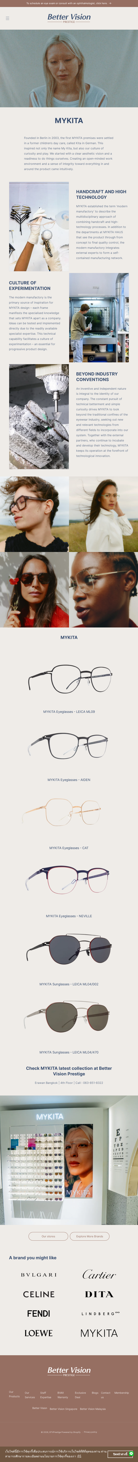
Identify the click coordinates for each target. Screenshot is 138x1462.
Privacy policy (90, 1432)
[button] (8, 18)
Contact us (105, 1395)
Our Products (14, 1394)
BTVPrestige (55, 1432)
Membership (121, 1392)
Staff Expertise (45, 1395)
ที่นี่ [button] (79, 1456)
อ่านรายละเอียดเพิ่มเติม (23, 1268)
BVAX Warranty (63, 1395)
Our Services (30, 1395)
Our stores (48, 1236)
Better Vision (39, 1408)
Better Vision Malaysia (93, 1408)
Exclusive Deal (80, 1395)
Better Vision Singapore (63, 1408)
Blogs (95, 1392)
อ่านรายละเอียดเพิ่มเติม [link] (84, 1268)
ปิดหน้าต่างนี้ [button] (120, 1454)
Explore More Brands (89, 1236)
